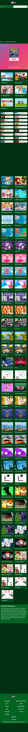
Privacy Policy (21, 706)
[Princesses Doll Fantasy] (7, 469)
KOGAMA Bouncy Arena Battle (9, 432)
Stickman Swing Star (7, 497)
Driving (7, 134)
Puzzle (7, 706)
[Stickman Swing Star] (7, 495)
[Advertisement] (14, 23)
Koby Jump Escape (7, 419)
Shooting (7, 116)
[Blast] (20, 365)
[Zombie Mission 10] (20, 184)
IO (20, 127)
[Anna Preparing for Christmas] (20, 520)
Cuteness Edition (19, 561)
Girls (7, 709)
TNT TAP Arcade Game (8, 316)
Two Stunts (5, 354)
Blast (16, 367)
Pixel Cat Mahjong (6, 303)
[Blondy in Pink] (7, 262)
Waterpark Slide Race (7, 277)
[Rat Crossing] (21, 80)
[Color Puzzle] (7, 288)
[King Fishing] (7, 404)
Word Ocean (18, 225)
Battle (6, 120)
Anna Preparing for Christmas (9, 535)
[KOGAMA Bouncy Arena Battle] (7, 430)
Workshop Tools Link (20, 212)
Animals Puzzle (6, 342)
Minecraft (22, 141)
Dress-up (7, 138)
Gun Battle (18, 587)
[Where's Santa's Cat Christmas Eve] (7, 378)
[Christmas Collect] (7, 223)
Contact (21, 711)
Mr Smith (4, 329)
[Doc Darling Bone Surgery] (7, 210)
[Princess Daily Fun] (21, 93)
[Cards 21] (7, 249)
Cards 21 (4, 251)
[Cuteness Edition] (20, 559)
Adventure (7, 130)
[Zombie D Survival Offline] (20, 507)
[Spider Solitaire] (20, 572)
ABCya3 (7, 714)
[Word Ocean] (20, 223)
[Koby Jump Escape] (7, 417)
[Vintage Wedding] (7, 93)
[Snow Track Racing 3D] (7, 443)
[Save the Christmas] (20, 546)
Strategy (22, 123)
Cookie (21, 703)
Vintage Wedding (5, 95)
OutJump (4, 484)
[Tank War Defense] (20, 197)
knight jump (4, 108)
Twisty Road (5, 458)
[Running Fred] (7, 184)
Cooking (21, 116)
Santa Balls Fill (5, 393)
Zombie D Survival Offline (21, 510)
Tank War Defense (20, 199)
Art (6, 123)
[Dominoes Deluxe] (20, 533)
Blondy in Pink (5, 264)
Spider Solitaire (19, 574)
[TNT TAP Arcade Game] (7, 314)
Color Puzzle (5, 290)
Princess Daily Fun (19, 95)
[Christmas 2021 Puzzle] (7, 197)
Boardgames (23, 113)
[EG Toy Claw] (20, 495)
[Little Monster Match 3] (20, 391)
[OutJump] (7, 482)
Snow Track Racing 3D (7, 445)
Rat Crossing (18, 82)
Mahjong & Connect (21, 134)
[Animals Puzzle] (7, 339)
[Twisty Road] (7, 456)
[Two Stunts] (7, 352)
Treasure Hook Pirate (20, 108)
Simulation (22, 130)
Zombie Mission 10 (20, 186)
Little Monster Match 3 (21, 393)
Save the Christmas (20, 548)
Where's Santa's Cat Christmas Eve (11, 380)
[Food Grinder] (7, 80)
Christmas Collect (6, 225)
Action (7, 141)
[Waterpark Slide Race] (7, 275)
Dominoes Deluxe (19, 535)
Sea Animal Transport (7, 367)
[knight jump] (7, 106)
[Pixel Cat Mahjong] (7, 301)
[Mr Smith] (7, 326)
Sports (7, 113)
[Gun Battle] (20, 585)
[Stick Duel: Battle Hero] (20, 236)
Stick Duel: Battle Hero (21, 238)
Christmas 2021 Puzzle (8, 199)
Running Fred (5, 186)
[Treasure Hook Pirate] (21, 106)
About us (21, 709)
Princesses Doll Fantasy (8, 471)
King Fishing (5, 406)
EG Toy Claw (18, 497)
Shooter (21, 138)
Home (1, 41)
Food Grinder (4, 82)
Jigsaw (7, 127)
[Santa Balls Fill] (7, 391)
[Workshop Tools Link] (20, 210)
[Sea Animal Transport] (7, 365)
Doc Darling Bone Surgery (8, 212)
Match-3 (22, 120)
